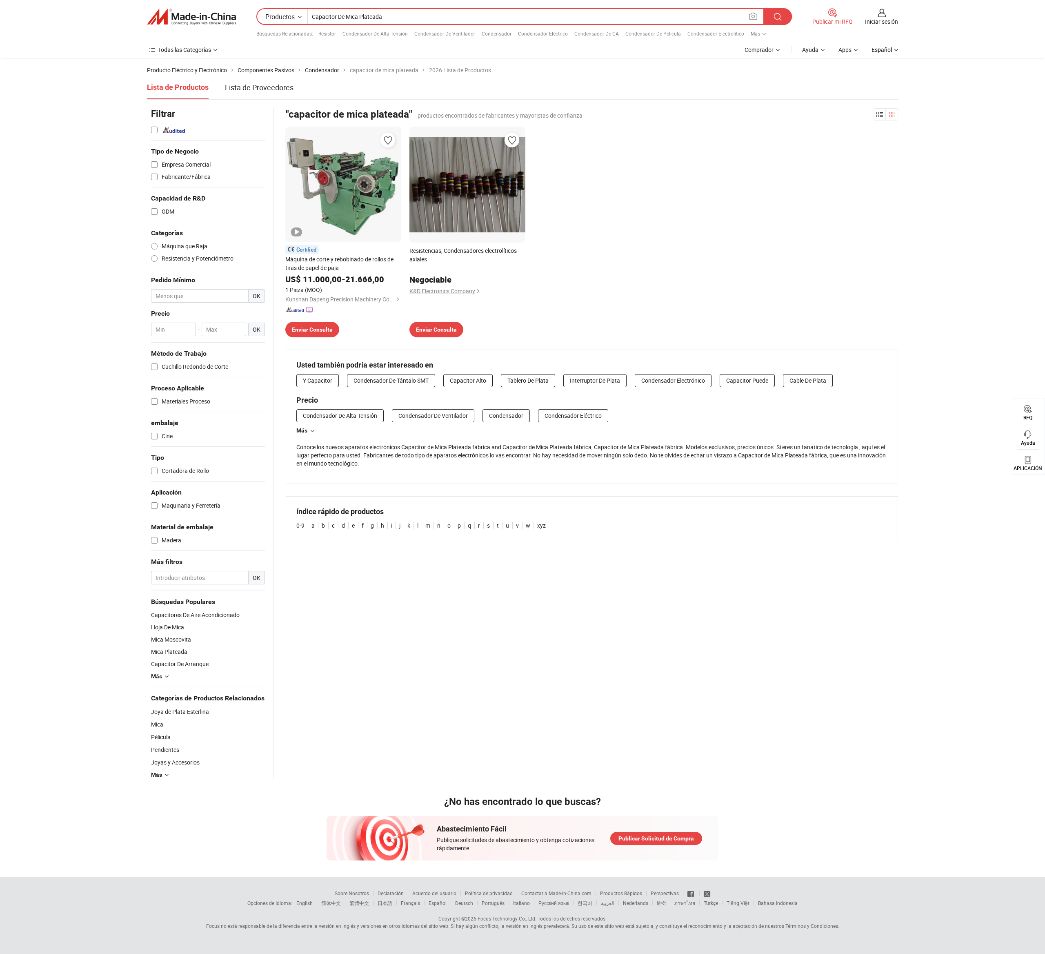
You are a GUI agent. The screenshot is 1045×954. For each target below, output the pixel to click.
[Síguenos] (691, 893)
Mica (157, 724)
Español (438, 903)
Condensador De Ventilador (444, 33)
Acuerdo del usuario (434, 893)
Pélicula (161, 737)
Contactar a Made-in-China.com (556, 893)
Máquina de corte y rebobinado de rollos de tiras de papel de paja (339, 263)
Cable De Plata (807, 380)
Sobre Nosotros (352, 893)
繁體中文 (359, 903)
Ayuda (810, 49)
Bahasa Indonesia (778, 903)
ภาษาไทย (684, 903)
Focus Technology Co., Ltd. (507, 918)
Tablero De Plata (528, 380)
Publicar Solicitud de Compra (656, 838)
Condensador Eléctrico (543, 33)
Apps (845, 49)
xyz (541, 525)
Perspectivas (665, 893)
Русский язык (553, 903)
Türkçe (711, 903)
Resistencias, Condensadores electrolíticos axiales (463, 255)
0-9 (300, 525)
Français (410, 903)
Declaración (391, 893)
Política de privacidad (489, 893)
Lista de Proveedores (259, 87)
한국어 (585, 903)
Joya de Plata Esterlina (180, 712)
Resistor (327, 33)
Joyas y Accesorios (175, 762)
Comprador (759, 49)
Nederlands (635, 903)
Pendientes (165, 749)
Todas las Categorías (184, 49)
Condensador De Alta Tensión (375, 33)
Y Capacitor (317, 380)
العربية (607, 903)
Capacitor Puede (747, 380)
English (304, 903)
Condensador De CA (596, 33)
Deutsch (464, 903)
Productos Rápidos (621, 893)
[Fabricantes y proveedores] (191, 16)
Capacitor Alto (468, 380)
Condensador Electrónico (673, 380)
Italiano (521, 903)
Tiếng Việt (738, 903)
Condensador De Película (653, 33)
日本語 (385, 903)
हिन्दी (661, 903)
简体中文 (331, 903)
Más (301, 430)
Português (493, 903)
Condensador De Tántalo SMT (391, 380)
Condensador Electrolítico (715, 33)
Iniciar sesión (881, 21)
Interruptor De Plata (595, 380)
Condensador (496, 33)
